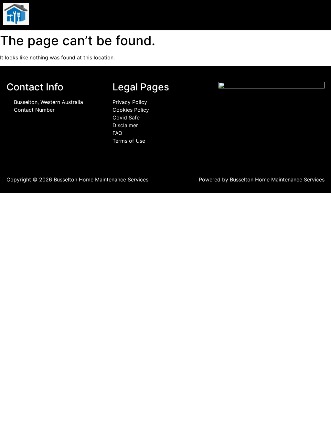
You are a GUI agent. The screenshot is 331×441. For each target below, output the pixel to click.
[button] (248, 15)
